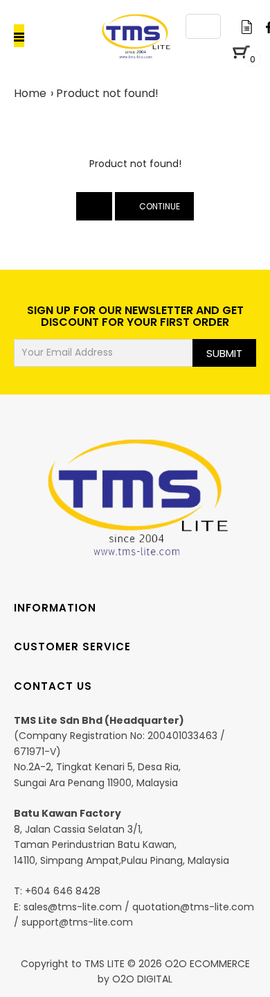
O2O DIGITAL (142, 979)
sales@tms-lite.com (73, 907)
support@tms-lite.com (77, 922)
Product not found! (107, 93)
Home (30, 93)
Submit (224, 353)
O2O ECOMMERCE (206, 964)
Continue (157, 206)
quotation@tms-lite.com (193, 907)
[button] (46, 36)
